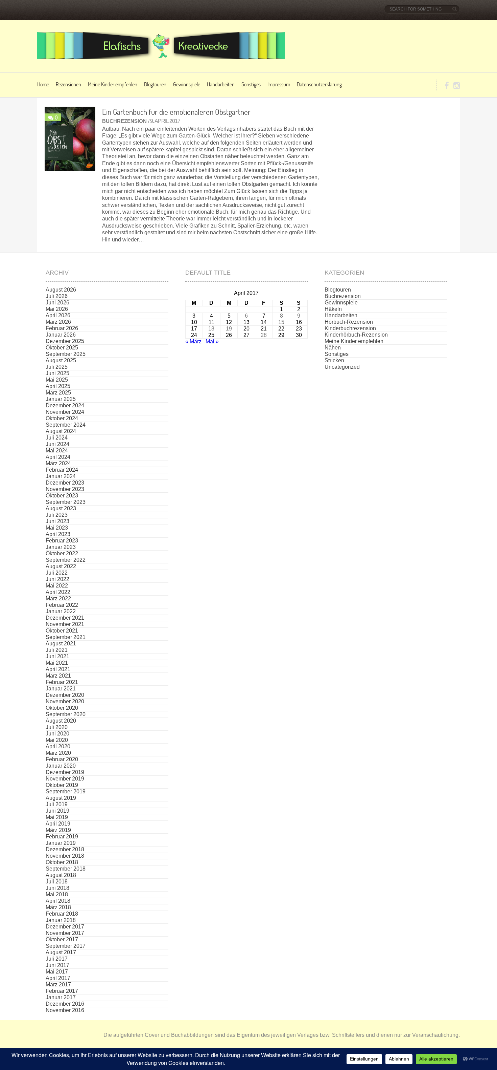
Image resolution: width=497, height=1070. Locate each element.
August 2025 (61, 360)
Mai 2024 (57, 450)
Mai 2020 (57, 740)
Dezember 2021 (65, 618)
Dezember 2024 (65, 405)
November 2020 (65, 701)
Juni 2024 (57, 444)
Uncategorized (342, 367)
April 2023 (58, 534)
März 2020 (58, 753)
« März (193, 341)
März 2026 (58, 322)
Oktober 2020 (62, 708)
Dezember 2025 (65, 341)
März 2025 (58, 392)
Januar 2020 (61, 766)
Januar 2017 (61, 997)
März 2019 (58, 830)
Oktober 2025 (62, 347)
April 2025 (58, 386)
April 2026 (58, 315)
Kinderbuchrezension (350, 328)
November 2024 (65, 412)
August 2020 (61, 721)
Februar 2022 (62, 605)
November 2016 (65, 1010)
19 (229, 328)
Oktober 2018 (62, 862)
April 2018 (58, 901)
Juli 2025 (57, 367)
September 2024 (66, 425)
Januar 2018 (61, 920)
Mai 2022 (57, 585)
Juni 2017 (57, 965)
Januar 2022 (61, 611)
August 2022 (61, 566)
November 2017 (65, 933)
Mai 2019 (57, 817)
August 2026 (61, 290)
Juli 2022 (57, 573)
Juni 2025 (57, 373)
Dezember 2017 (65, 926)
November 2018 (65, 856)
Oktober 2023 (62, 495)
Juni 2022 (57, 579)
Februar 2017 (62, 991)
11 (211, 322)
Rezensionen (68, 84)
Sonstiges (251, 84)
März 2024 (58, 463)
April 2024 (58, 457)
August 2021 (61, 643)
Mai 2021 (57, 663)
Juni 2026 (57, 302)
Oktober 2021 (62, 631)
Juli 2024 (57, 438)
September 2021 (66, 637)
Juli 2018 (57, 881)
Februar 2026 (62, 328)
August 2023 (61, 508)
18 (211, 328)
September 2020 (66, 714)
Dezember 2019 (65, 772)
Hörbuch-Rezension (349, 322)
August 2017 (61, 952)
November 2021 (65, 624)
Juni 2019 (57, 811)
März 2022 (58, 598)
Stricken (334, 360)
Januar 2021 (61, 688)
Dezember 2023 (65, 483)
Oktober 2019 (62, 785)
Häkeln (333, 309)
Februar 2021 (62, 682)
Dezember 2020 (65, 695)
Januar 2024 (61, 476)
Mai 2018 (57, 894)
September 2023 (66, 502)
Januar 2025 (61, 399)
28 (264, 335)
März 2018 (58, 907)
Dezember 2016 (65, 1004)
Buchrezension (124, 121)
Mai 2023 (57, 528)
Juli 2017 (57, 959)
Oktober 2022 (62, 553)
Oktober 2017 (62, 939)
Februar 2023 (62, 540)
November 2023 (65, 489)
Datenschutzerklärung (319, 84)
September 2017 (66, 946)
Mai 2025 (57, 380)
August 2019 (61, 798)
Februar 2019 (62, 836)
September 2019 (66, 791)
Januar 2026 (61, 335)
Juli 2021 (57, 650)
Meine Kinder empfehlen (112, 84)
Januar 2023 (61, 547)
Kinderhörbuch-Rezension (356, 335)
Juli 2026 (57, 296)
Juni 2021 (57, 656)
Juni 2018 (57, 888)
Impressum (278, 84)
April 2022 (58, 592)
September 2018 (66, 869)
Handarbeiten (221, 84)
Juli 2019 (57, 804)
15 (281, 322)
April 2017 (58, 978)
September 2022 (66, 560)
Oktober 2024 (62, 418)
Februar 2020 (62, 759)
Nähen (333, 347)
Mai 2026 (57, 309)
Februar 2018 (62, 914)
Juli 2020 (57, 727)
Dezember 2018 (65, 849)
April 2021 (58, 669)
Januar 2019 (61, 843)
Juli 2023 (57, 515)
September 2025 (66, 354)
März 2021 (58, 676)
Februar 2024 (62, 470)
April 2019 (58, 824)
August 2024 (61, 431)
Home (43, 84)
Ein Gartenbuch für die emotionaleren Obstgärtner (176, 112)
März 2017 (58, 984)
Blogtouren (155, 84)
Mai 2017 (57, 972)
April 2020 (58, 746)
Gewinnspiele (186, 84)
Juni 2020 (57, 733)
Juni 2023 (57, 521)
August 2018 (61, 875)
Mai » (212, 341)
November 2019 (65, 779)
